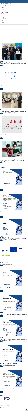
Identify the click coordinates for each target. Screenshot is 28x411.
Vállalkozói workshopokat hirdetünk (5, 134)
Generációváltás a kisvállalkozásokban (6, 287)
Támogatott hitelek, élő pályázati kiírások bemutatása (8, 363)
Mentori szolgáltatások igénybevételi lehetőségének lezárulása (9, 159)
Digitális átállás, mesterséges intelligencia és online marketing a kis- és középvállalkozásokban (11, 212)
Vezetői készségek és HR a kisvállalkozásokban (7, 338)
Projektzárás (2, 85)
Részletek (2, 65)
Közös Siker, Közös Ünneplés (4, 110)
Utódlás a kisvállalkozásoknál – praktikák (6, 237)
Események (1, 211)
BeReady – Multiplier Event (4, 262)
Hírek (0, 60)
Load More (1, 395)
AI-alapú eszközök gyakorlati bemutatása (6, 186)
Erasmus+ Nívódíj (3, 61)
